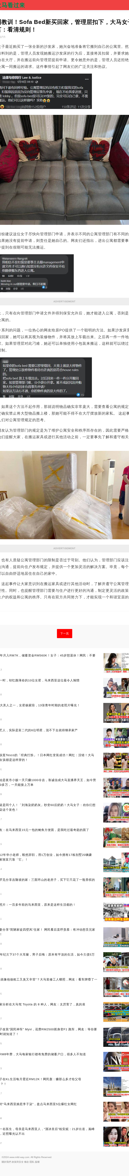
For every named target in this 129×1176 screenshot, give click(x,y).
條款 (26, 1162)
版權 (37, 1162)
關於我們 (6, 1162)
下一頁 (64, 633)
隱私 (32, 1162)
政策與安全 (18, 1162)
